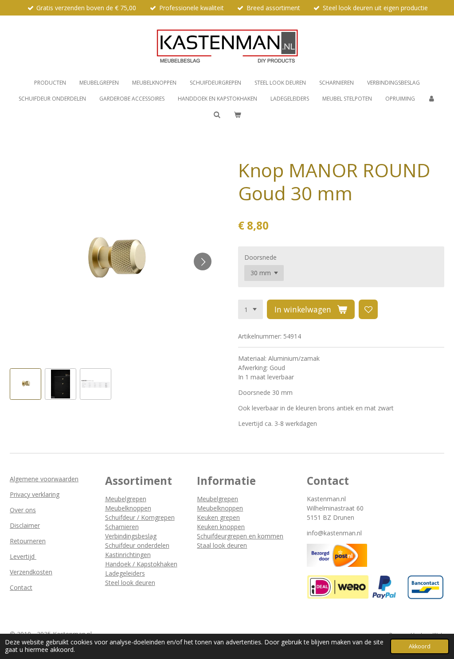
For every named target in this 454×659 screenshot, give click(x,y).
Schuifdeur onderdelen (137, 545)
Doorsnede (260, 257)
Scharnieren (122, 527)
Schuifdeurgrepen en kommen (240, 536)
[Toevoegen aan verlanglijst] (368, 309)
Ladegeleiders (125, 573)
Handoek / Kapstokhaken (141, 564)
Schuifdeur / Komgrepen (140, 517)
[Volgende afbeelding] (202, 261)
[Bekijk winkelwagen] (237, 115)
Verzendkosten (31, 572)
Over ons (23, 510)
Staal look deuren (222, 545)
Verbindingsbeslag (131, 536)
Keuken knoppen (221, 527)
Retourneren (28, 541)
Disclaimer (25, 525)
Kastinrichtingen (128, 554)
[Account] (432, 99)
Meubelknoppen (128, 508)
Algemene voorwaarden (44, 479)
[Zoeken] (216, 114)
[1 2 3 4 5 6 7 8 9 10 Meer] (250, 309)
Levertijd (23, 556)
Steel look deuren (130, 582)
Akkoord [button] (420, 646)
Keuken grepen (218, 517)
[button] (25, 384)
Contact (21, 587)
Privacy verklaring (34, 494)
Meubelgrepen (125, 499)
